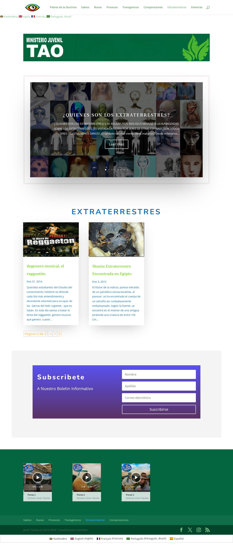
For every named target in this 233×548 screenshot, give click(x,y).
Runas (98, 7)
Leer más (116, 144)
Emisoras (196, 7)
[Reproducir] (38, 477)
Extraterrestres (176, 7)
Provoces (112, 7)
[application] (37, 477)
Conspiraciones (153, 7)
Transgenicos (131, 7)
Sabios (85, 7)
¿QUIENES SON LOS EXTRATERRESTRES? (116, 115)
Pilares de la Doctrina (63, 7)
